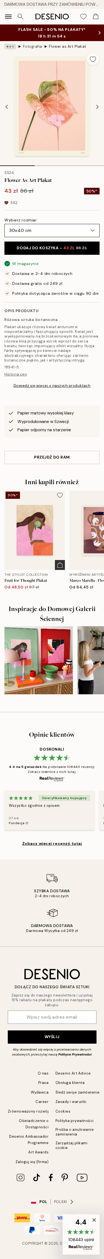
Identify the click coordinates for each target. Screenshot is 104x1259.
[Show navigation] (8, 16)
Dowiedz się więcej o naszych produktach (52, 385)
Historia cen (15, 374)
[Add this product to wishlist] (93, 58)
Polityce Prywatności (75, 1054)
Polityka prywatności (74, 1120)
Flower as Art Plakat (67, 46)
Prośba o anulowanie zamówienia (74, 1132)
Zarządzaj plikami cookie (71, 1145)
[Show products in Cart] (96, 16)
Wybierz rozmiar (20, 220)
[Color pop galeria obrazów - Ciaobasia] (38, 660)
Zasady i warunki (71, 1101)
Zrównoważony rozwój (28, 1111)
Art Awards (38, 1152)
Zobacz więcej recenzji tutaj (52, 843)
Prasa (43, 1082)
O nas (43, 1073)
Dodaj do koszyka (52, 247)
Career (42, 1101)
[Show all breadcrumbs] (10, 46)
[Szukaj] (20, 16)
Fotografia (32, 46)
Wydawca (40, 1092)
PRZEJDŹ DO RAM (52, 457)
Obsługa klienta (70, 1082)
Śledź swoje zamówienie (77, 1092)
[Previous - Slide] (6, 107)
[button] (81, 1234)
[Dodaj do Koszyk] (60, 565)
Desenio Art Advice (73, 1073)
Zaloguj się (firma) (32, 1161)
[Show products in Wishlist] (83, 16)
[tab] (17, 164)
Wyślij (52, 1036)
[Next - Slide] (97, 107)
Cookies (63, 1111)
